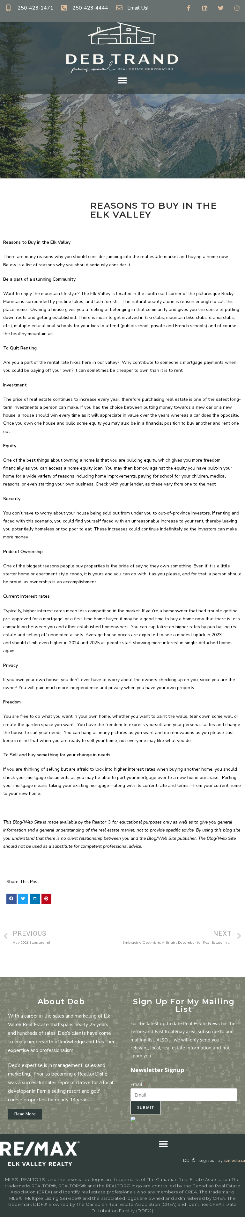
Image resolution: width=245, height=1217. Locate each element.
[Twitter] (221, 8)
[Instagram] (237, 8)
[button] (122, 80)
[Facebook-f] (189, 8)
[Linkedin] (205, 8)
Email (137, 1084)
